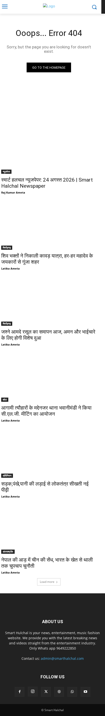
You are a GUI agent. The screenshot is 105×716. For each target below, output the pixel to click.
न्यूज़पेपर (6, 171)
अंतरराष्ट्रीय (8, 551)
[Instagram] (33, 691)
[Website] (59, 692)
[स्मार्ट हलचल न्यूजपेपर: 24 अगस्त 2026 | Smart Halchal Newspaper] (48, 150)
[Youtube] (85, 692)
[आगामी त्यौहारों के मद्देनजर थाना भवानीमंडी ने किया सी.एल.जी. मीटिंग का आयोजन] (48, 378)
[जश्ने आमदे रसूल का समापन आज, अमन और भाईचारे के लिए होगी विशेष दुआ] (48, 302)
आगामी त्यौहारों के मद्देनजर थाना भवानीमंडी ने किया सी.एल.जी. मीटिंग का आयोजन (46, 411)
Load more (47, 582)
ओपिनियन (7, 475)
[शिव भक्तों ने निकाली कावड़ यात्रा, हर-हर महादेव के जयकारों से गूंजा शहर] (48, 226)
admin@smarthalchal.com (62, 658)
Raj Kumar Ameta (13, 192)
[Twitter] (46, 692)
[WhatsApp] (72, 692)
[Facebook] (19, 692)
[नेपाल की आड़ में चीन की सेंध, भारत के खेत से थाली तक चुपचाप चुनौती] (48, 530)
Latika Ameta (10, 268)
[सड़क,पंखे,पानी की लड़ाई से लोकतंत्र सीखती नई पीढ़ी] (48, 454)
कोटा (5, 399)
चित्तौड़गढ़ (7, 247)
